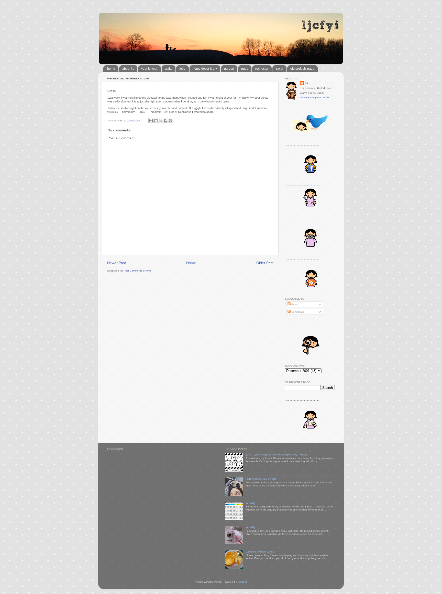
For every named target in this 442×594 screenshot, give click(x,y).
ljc (306, 82)
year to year (149, 68)
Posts (294, 304)
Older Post (264, 263)
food (182, 68)
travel (279, 68)
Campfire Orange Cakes (260, 551)
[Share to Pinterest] (170, 120)
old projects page (302, 68)
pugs (244, 68)
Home (191, 263)
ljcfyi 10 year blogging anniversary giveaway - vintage (277, 454)
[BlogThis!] (155, 120)
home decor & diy (205, 68)
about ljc (128, 68)
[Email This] (150, 120)
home (111, 68)
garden (229, 68)
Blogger (242, 581)
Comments (297, 311)
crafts (168, 68)
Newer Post (116, 263)
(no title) (250, 503)
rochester (261, 68)
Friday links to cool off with (261, 478)
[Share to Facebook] (165, 120)
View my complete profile (314, 97)
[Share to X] (160, 120)
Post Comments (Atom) (137, 270)
